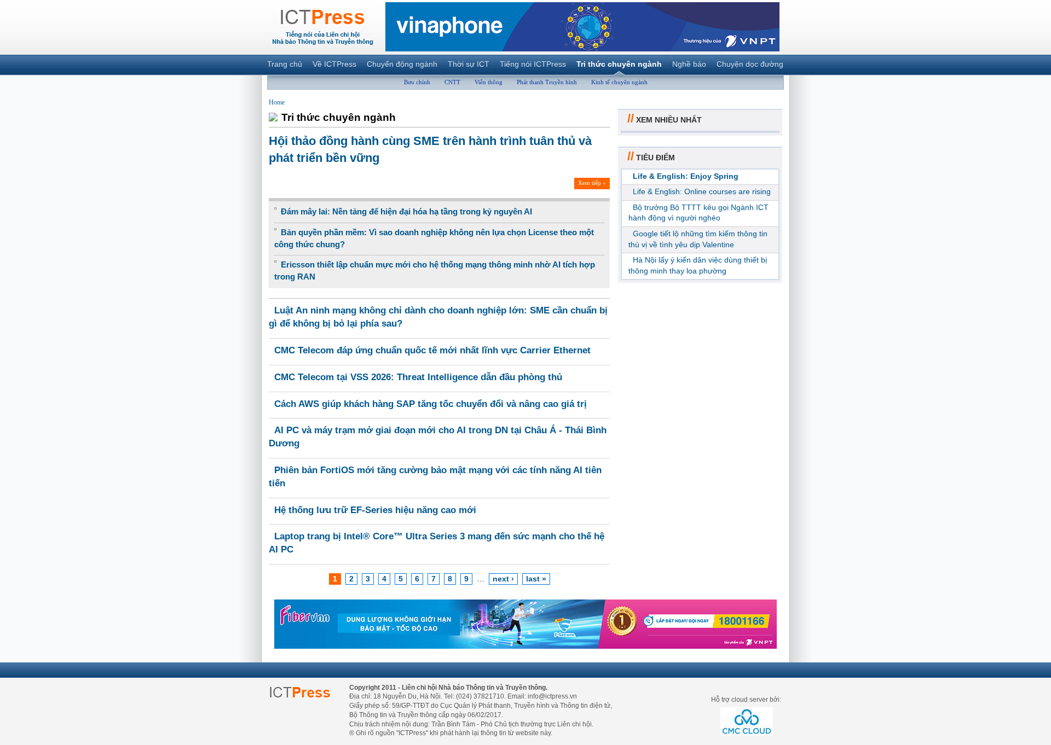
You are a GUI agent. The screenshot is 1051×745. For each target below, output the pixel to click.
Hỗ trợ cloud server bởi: (746, 699)
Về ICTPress (334, 64)
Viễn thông (489, 82)
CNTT (452, 82)
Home (277, 102)
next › (503, 578)
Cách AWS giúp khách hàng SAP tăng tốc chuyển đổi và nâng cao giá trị (430, 404)
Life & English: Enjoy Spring (685, 176)
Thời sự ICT (468, 64)
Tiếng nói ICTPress (533, 64)
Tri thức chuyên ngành (619, 64)
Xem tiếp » (592, 182)
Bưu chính (417, 82)
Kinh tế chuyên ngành (619, 82)
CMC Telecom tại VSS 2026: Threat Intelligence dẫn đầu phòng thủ (418, 377)
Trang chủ (284, 64)
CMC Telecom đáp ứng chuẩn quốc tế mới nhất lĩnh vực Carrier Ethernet (432, 350)
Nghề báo (689, 64)
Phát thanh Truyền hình (547, 82)
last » (536, 578)
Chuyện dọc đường (750, 64)
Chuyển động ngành (402, 64)
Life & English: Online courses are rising (702, 191)
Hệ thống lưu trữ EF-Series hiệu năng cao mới (375, 510)
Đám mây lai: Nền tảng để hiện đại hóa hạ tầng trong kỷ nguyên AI (406, 211)
